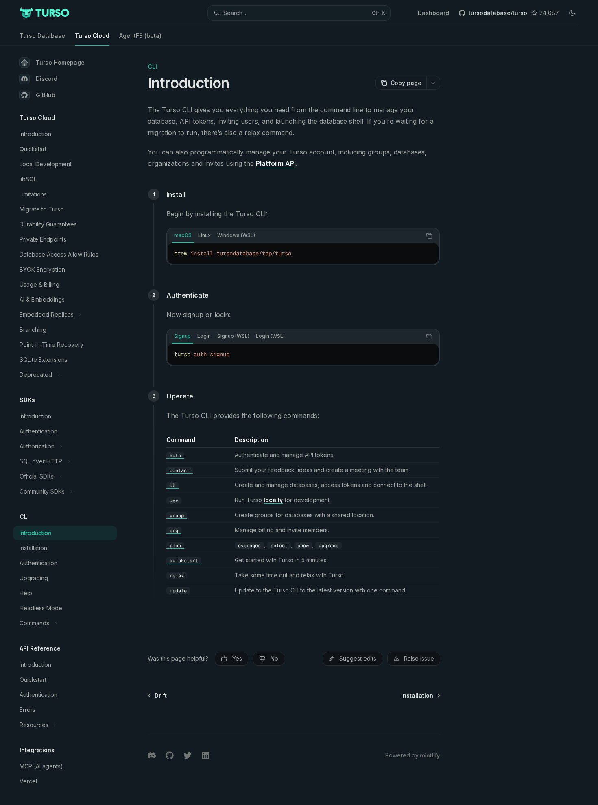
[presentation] (71, 425)
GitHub (45, 94)
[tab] (183, 235)
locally (273, 499)
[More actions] (433, 83)
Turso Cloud (92, 35)
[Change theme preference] (571, 13)
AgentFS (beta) (140, 35)
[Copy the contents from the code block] (429, 236)
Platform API (276, 163)
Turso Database (42, 35)
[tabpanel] (303, 253)
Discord (46, 78)
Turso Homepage (60, 62)
